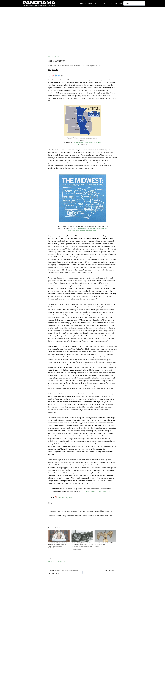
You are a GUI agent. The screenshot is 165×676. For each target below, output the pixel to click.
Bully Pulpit (53, 56)
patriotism (51, 561)
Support (97, 3)
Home (50, 65)
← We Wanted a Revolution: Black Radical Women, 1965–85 (63, 572)
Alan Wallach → (111, 571)
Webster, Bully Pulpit (65, 497)
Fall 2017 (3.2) (58, 65)
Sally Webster (53, 70)
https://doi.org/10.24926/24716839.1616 (96, 491)
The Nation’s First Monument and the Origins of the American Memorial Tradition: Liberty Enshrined (57, 544)
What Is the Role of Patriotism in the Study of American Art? (83, 65)
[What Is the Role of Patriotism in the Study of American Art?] (105, 536)
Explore (105, 3)
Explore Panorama (115, 3)
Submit (90, 3)
